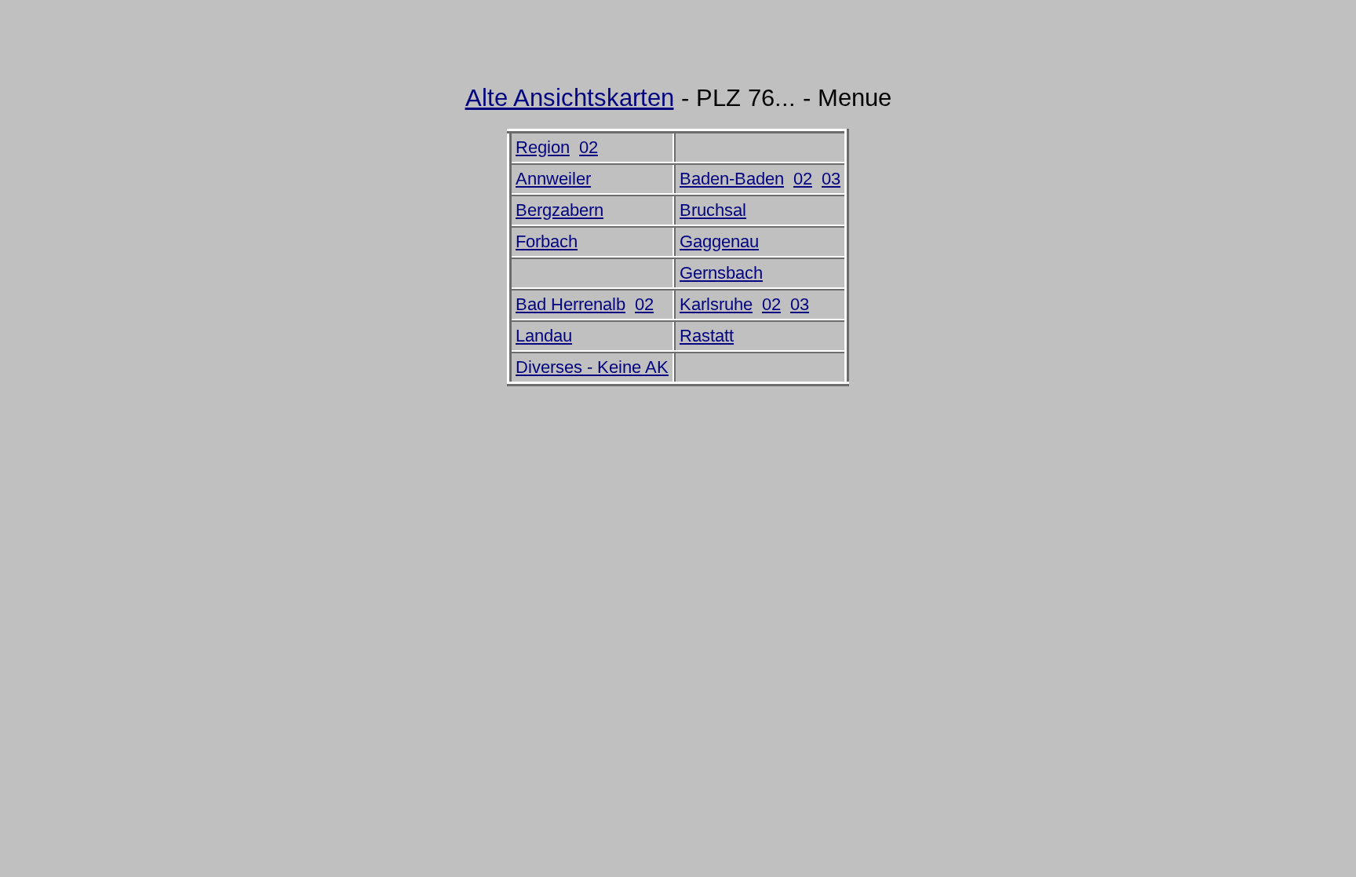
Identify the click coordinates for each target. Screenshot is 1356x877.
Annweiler (553, 178)
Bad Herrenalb (570, 304)
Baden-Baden (732, 178)
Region (543, 147)
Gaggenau (719, 241)
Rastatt (707, 335)
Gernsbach (721, 273)
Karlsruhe (716, 304)
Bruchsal (713, 210)
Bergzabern (559, 210)
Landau (544, 335)
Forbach (547, 241)
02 (588, 147)
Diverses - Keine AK (592, 367)
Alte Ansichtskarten (569, 97)
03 (831, 178)
